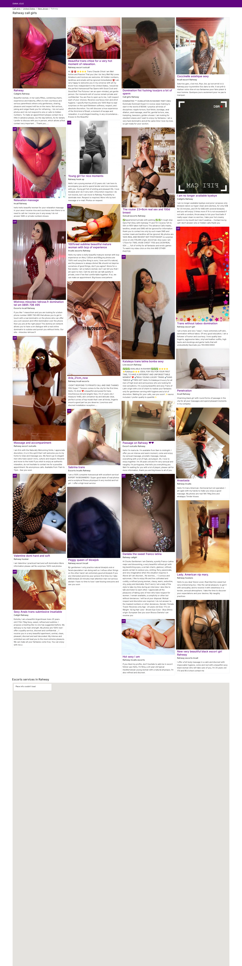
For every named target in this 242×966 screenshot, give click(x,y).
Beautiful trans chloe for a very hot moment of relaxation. (90, 62)
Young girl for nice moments (85, 175)
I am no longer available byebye (197, 195)
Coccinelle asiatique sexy (193, 76)
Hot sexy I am (131, 656)
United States (29, 8)
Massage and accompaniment (32, 442)
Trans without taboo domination (197, 323)
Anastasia (183, 480)
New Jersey (43, 8)
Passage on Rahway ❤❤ (138, 442)
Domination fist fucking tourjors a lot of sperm (147, 92)
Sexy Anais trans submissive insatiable (38, 611)
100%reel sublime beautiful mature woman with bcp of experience (89, 246)
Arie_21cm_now (78, 377)
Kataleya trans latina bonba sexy (143, 361)
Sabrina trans (76, 467)
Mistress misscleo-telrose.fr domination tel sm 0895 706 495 (39, 303)
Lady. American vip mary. (193, 574)
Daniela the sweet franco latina (142, 554)
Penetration (184, 390)
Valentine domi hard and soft (32, 555)
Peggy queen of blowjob (83, 559)
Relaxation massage (26, 200)
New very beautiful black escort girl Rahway (199, 653)
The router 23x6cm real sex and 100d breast (146, 211)
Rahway (19, 90)
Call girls (16, 8)
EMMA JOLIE (18, 3)
